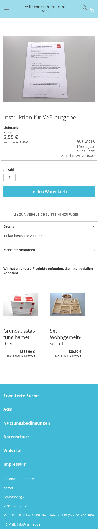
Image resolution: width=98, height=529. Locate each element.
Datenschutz (16, 437)
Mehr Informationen (19, 250)
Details (8, 226)
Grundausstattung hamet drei (19, 337)
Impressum (15, 464)
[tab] (49, 226)
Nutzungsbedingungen (26, 423)
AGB (7, 409)
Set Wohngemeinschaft (66, 337)
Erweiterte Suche (21, 396)
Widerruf (12, 450)
